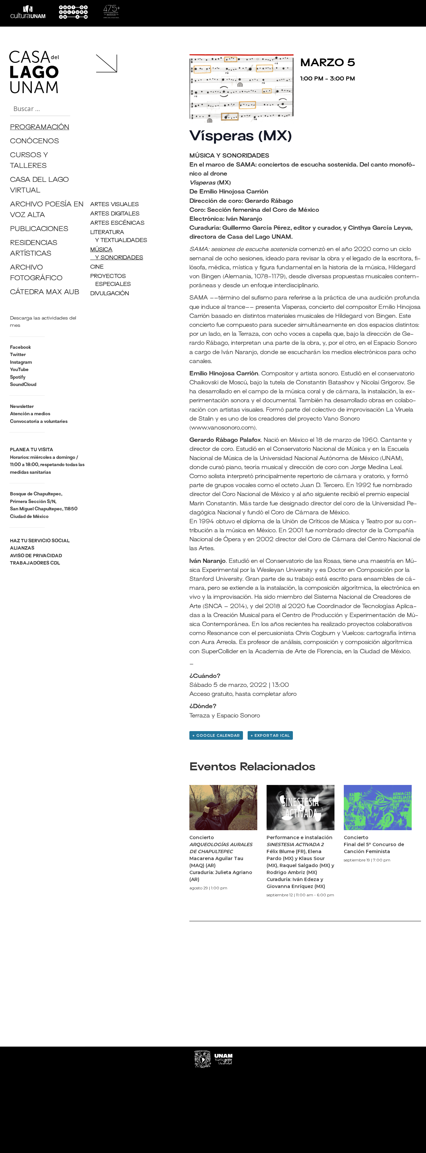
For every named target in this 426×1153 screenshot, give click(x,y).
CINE (97, 267)
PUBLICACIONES (39, 229)
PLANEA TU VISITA (31, 450)
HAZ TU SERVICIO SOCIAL (40, 541)
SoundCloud (23, 385)
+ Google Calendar (216, 735)
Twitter (18, 355)
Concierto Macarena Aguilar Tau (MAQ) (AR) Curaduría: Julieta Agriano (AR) (220, 858)
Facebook (20, 347)
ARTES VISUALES (114, 204)
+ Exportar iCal (270, 735)
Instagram (21, 362)
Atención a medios (30, 414)
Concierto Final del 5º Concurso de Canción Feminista (374, 844)
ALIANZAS (22, 548)
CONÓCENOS (34, 142)
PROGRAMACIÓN (39, 128)
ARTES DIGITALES (114, 214)
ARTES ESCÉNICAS (117, 223)
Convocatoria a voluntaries (39, 422)
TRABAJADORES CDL (35, 563)
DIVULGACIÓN (109, 294)
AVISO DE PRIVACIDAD (36, 556)
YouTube (19, 370)
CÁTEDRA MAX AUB (44, 293)
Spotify (17, 377)
